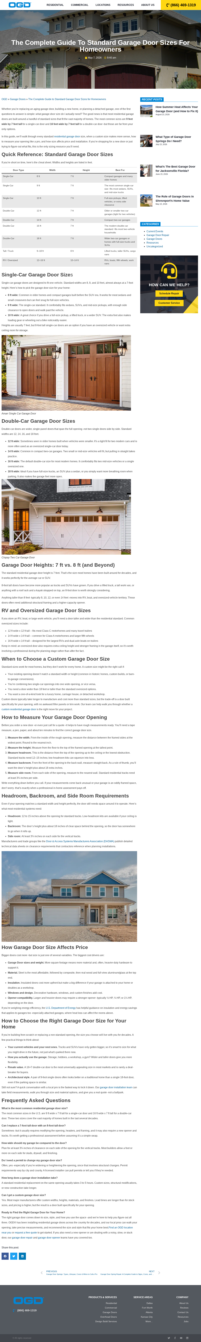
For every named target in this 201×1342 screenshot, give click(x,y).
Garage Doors (18, 99)
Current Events (155, 231)
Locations (103, 5)
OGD (4, 99)
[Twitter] (169, 1338)
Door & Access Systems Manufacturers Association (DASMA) (80, 841)
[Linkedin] (187, 1338)
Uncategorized (155, 246)
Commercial (79, 5)
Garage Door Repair (158, 235)
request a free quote (26, 1232)
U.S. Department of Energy (61, 1008)
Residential (55, 5)
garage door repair (22, 1237)
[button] (5, 1256)
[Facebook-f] (175, 1338)
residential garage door (67, 136)
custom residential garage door (19, 709)
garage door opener (49, 1237)
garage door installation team (116, 1087)
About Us (148, 5)
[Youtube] (181, 1338)
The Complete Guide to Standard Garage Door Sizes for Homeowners (67, 99)
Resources (126, 5)
